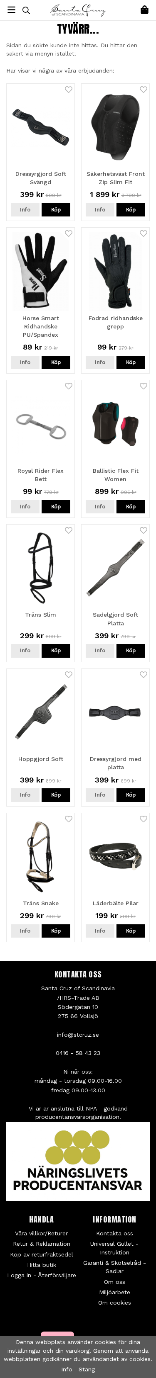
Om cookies (114, 1302)
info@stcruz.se (78, 1034)
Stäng (87, 1369)
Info (25, 210)
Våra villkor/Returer (41, 1233)
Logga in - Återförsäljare (41, 1275)
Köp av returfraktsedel (41, 1254)
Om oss (114, 1281)
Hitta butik (41, 1264)
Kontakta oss (114, 1233)
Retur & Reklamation (41, 1243)
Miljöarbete (114, 1292)
